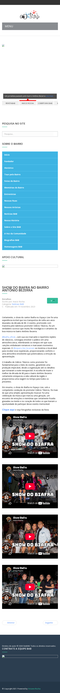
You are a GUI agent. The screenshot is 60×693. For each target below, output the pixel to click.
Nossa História (11, 220)
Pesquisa (55, 134)
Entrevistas (10, 194)
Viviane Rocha (34, 688)
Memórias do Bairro (14, 187)
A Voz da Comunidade (15, 233)
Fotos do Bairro (12, 181)
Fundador (9, 161)
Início (7, 154)
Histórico (8, 168)
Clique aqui (8, 409)
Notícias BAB (10, 214)
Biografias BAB (11, 240)
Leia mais (49, 96)
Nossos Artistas (12, 207)
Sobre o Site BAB (12, 227)
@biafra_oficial (8, 337)
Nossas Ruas (10, 200)
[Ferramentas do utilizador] (52, 300)
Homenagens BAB (13, 246)
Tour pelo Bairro (12, 174)
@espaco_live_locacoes (23, 348)
